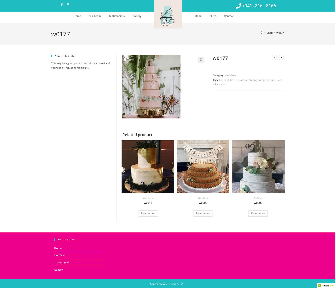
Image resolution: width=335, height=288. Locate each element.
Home (77, 16)
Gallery (136, 16)
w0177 (280, 32)
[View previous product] (274, 57)
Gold (233, 80)
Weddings (230, 75)
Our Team (95, 16)
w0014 (148, 203)
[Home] (262, 32)
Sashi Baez (276, 80)
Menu (198, 16)
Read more (148, 213)
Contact (229, 16)
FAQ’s (212, 16)
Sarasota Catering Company (253, 80)
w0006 (203, 203)
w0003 (258, 203)
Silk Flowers (219, 84)
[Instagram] (68, 4)
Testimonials (117, 16)
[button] (201, 60)
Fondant (224, 80)
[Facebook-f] (61, 4)
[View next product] (281, 57)
